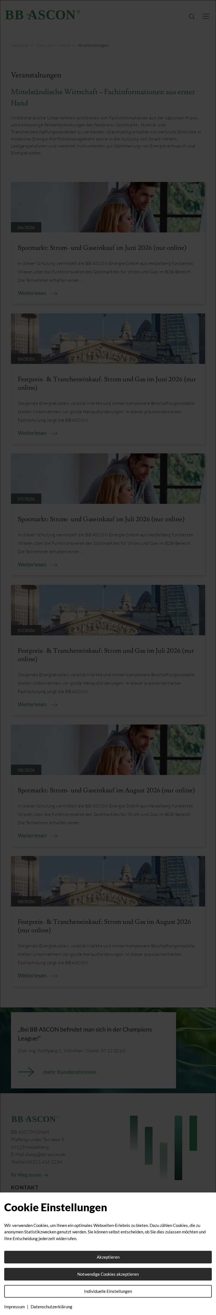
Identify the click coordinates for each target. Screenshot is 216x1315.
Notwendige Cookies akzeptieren (108, 1274)
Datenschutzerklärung (51, 1306)
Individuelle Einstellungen (108, 1291)
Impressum (14, 1306)
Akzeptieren (108, 1256)
